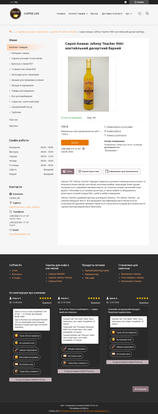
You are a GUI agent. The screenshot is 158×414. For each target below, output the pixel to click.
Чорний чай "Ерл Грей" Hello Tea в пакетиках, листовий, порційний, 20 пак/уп (79, 321)
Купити (74, 142)
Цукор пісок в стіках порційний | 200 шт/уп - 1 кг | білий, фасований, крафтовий (31, 313)
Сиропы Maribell (56, 274)
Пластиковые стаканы (132, 277)
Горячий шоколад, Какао (97, 270)
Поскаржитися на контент (71, 411)
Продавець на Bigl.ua (79, 408)
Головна (61, 13)
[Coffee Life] (15, 13)
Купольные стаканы (131, 281)
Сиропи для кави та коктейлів (32, 32)
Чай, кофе (90, 278)
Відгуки (13, 126)
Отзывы (16, 278)
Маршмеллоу (92, 274)
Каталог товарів (77, 13)
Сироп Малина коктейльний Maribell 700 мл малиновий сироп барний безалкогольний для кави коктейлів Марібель (31, 323)
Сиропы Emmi (55, 281)
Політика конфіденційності (97, 411)
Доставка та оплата (112, 13)
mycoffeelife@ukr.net (19, 234)
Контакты (17, 274)
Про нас (94, 13)
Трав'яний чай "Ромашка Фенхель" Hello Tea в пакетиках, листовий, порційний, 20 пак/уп (78, 329)
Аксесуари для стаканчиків (25, 74)
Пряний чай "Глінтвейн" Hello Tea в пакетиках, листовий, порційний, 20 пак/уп (128, 321)
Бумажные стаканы (131, 274)
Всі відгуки (140, 389)
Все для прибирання (22, 96)
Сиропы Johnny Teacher (60, 277)
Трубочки (16, 112)
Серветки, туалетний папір (25, 101)
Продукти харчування (22, 85)
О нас (15, 270)
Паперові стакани (20, 53)
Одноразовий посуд (22, 107)
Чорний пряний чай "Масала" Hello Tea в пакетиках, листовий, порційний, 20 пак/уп (78, 337)
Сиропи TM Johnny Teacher (63, 32)
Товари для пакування (23, 91)
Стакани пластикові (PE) (24, 69)
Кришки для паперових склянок (28, 80)
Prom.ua (94, 405)
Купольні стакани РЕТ (22, 64)
